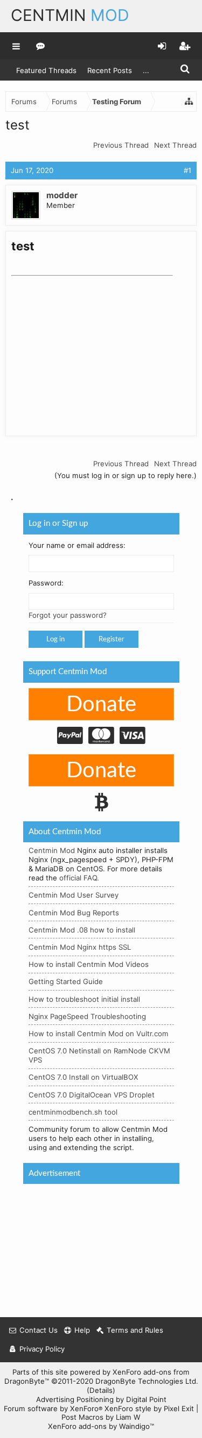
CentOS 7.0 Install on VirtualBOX (83, 1077)
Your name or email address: (77, 545)
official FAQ (78, 878)
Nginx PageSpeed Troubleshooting (87, 1016)
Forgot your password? (68, 615)
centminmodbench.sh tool (73, 1112)
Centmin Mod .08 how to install (82, 930)
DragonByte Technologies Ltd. (146, 1381)
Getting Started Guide (66, 982)
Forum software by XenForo (53, 1408)
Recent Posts (109, 70)
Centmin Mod (52, 851)
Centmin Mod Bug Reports (74, 912)
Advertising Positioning (75, 1399)
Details (101, 1390)
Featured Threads (46, 70)
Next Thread (175, 145)
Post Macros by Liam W (101, 1417)
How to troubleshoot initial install (84, 999)
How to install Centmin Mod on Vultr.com (99, 1033)
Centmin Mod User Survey (74, 895)
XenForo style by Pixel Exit (149, 1408)
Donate (101, 705)
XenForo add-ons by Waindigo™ (101, 1426)
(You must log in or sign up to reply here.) (125, 475)
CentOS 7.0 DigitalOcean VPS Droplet (92, 1094)
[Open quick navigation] (189, 101)
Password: (46, 583)
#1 (187, 170)
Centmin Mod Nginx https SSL (80, 947)
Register (111, 640)
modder (62, 195)
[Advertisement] (92, 347)
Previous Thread (121, 145)
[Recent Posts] (41, 45)
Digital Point (146, 1399)
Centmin (70, 15)
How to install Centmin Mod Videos (89, 964)
